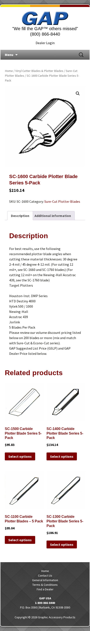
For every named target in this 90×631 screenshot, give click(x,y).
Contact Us (45, 575)
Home (9, 71)
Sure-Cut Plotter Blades (62, 201)
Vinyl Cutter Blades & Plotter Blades (39, 71)
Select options (20, 456)
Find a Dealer (45, 589)
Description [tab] (20, 215)
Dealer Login (45, 43)
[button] (78, 93)
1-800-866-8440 (45, 603)
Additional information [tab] (53, 215)
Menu (9, 54)
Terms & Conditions (45, 585)
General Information (45, 580)
